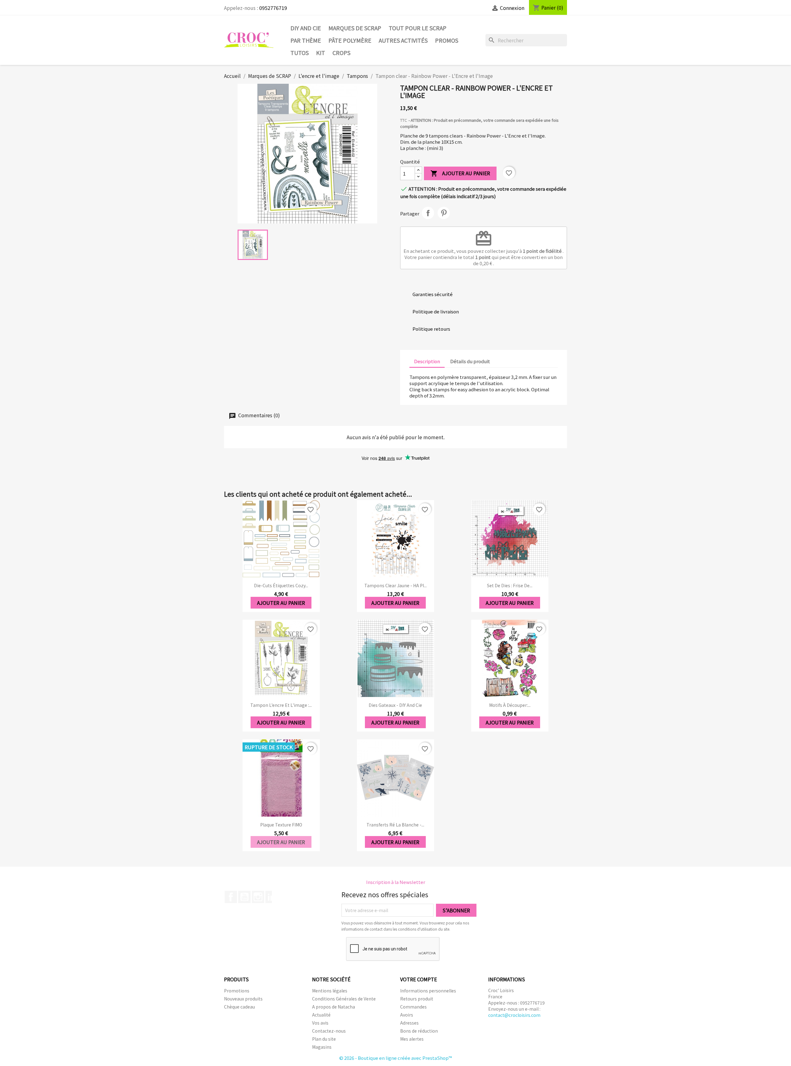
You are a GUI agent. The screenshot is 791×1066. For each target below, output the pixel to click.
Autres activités (403, 40)
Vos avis (320, 1023)
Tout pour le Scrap (417, 28)
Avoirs (406, 1015)
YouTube (244, 897)
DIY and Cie (305, 28)
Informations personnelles (428, 990)
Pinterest (444, 213)
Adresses (409, 1023)
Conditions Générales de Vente (344, 999)
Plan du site (324, 1039)
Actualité (321, 1015)
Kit (320, 53)
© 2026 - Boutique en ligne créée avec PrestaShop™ (395, 1058)
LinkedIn (271, 897)
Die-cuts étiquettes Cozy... (281, 585)
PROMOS (446, 40)
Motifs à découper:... (510, 705)
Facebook (231, 897)
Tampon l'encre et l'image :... (281, 705)
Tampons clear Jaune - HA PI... (395, 585)
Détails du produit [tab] (470, 361)
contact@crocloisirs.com (514, 1015)
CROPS (341, 53)
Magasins (322, 1047)
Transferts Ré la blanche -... (395, 825)
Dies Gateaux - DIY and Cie (395, 705)
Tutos (299, 53)
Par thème (305, 40)
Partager (428, 213)
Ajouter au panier (460, 173)
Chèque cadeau (239, 1007)
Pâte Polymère (349, 40)
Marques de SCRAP (354, 28)
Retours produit (416, 999)
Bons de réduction (419, 1031)
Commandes (413, 1007)
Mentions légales (329, 990)
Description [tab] (427, 361)
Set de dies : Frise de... (509, 585)
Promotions (236, 990)
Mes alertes (412, 1039)
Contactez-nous (329, 1031)
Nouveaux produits (243, 999)
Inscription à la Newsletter (395, 882)
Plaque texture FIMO (281, 825)
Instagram (258, 897)
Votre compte (418, 979)
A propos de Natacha (333, 1007)
